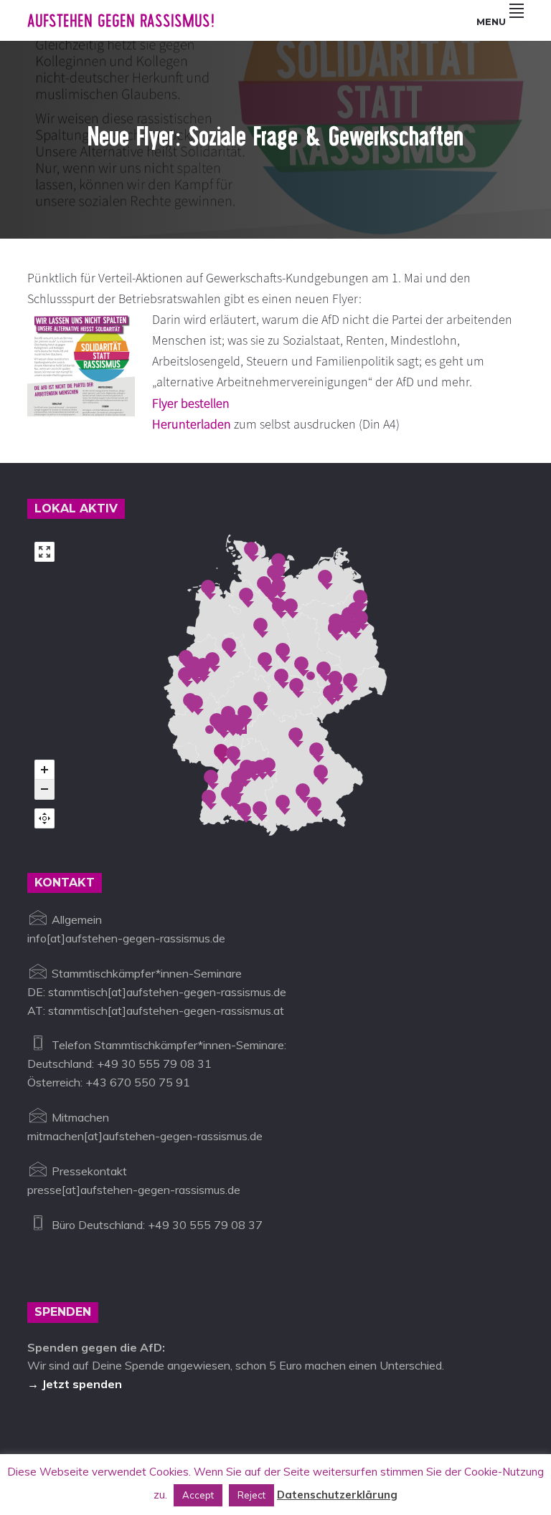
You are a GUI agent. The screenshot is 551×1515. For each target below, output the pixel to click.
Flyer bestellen (191, 403)
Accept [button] (198, 1495)
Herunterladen (191, 424)
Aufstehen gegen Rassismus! (121, 20)
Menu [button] (491, 21)
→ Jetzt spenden (74, 1384)
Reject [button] (251, 1495)
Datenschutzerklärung (337, 1494)
